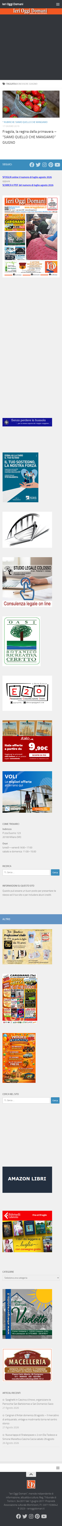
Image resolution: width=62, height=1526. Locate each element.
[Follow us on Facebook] (31, 164)
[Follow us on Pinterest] (50, 164)
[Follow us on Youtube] (57, 164)
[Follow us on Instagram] (44, 164)
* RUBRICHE (8, 122)
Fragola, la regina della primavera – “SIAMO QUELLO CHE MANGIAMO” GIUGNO (29, 137)
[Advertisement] (31, 47)
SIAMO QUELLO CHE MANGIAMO (31, 122)
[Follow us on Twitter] (38, 164)
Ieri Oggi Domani (12, 4)
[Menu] (58, 4)
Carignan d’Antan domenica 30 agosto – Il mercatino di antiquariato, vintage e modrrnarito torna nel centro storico (30, 1419)
